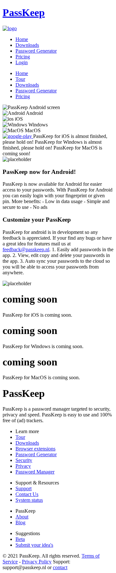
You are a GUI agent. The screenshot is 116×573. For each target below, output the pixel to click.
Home (21, 39)
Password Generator (36, 51)
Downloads (27, 45)
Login (21, 62)
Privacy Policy (37, 561)
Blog (20, 522)
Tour (20, 79)
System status (29, 500)
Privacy (23, 466)
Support (23, 488)
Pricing (22, 56)
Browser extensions (35, 448)
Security (23, 460)
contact (60, 567)
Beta (20, 539)
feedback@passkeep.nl (26, 249)
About (21, 516)
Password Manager (34, 472)
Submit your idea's (34, 545)
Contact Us (26, 494)
